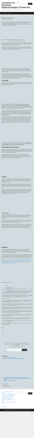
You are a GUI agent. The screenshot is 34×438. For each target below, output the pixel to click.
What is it (6, 384)
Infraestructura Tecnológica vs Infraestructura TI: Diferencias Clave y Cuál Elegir (9, 399)
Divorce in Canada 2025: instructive (10, 380)
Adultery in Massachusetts (6, 386)
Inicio (1, 13)
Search (18, 2)
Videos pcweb (4, 406)
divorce (4, 384)
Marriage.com (10, 282)
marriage (20, 23)
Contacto (9, 13)
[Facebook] (30, 288)
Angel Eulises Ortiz (9, 287)
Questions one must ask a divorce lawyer (8, 263)
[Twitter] (31, 288)
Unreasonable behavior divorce (7, 385)
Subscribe (24, 349)
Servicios (5, 13)
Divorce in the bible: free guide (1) (10, 357)
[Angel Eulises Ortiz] (3, 290)
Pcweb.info (11, 289)
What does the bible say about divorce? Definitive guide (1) (14, 358)
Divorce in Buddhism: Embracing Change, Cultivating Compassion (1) (16, 377)
